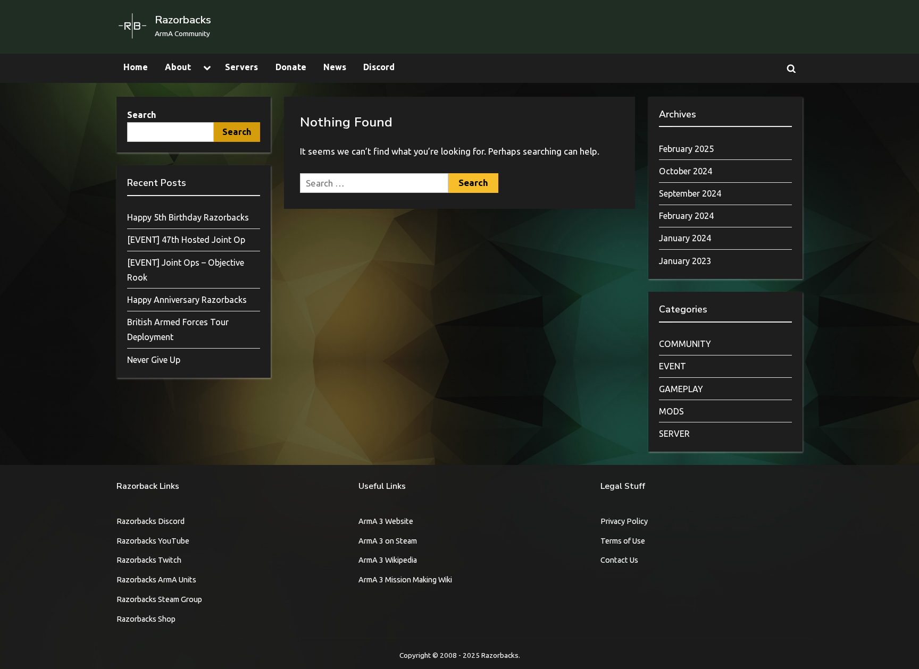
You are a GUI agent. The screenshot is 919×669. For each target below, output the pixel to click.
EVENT (672, 366)
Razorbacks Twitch (148, 560)
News (334, 67)
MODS (671, 411)
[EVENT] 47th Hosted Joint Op (186, 239)
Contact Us (619, 560)
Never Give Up (153, 360)
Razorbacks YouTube (152, 541)
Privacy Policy (624, 521)
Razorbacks (183, 19)
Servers (241, 67)
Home (135, 67)
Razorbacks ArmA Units (156, 579)
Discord (379, 67)
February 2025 (686, 149)
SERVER (674, 433)
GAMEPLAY (681, 389)
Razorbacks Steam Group (159, 599)
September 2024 (690, 193)
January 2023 (685, 261)
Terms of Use (622, 541)
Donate (290, 67)
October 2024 (685, 171)
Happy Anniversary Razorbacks (187, 299)
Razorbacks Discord (150, 521)
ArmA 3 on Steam (387, 541)
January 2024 (685, 238)
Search (141, 115)
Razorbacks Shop (146, 619)
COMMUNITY (685, 344)
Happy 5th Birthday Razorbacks (188, 217)
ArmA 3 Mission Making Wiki (405, 579)
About (178, 67)
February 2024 (686, 216)
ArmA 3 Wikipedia (387, 560)
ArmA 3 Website (385, 521)
